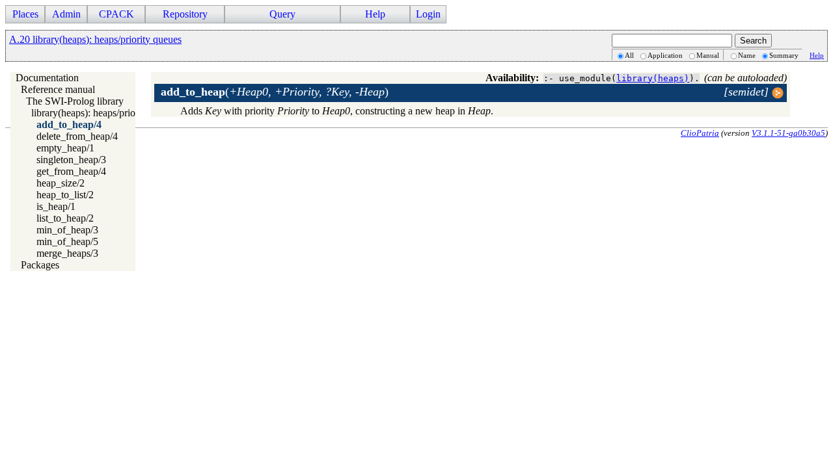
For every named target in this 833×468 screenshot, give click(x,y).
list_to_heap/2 (65, 218)
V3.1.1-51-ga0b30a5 (788, 133)
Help (817, 55)
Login (428, 14)
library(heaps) (652, 78)
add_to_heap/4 (69, 124)
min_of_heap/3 (67, 229)
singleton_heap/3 (71, 159)
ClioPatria (700, 133)
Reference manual (58, 89)
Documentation (47, 77)
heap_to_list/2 (65, 194)
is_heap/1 (55, 206)
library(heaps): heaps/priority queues (105, 112)
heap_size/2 (60, 182)
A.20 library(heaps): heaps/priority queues (95, 39)
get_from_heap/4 (71, 171)
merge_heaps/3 (67, 253)
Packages (40, 264)
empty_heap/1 (65, 147)
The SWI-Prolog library (75, 101)
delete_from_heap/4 (77, 136)
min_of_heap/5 (67, 241)
